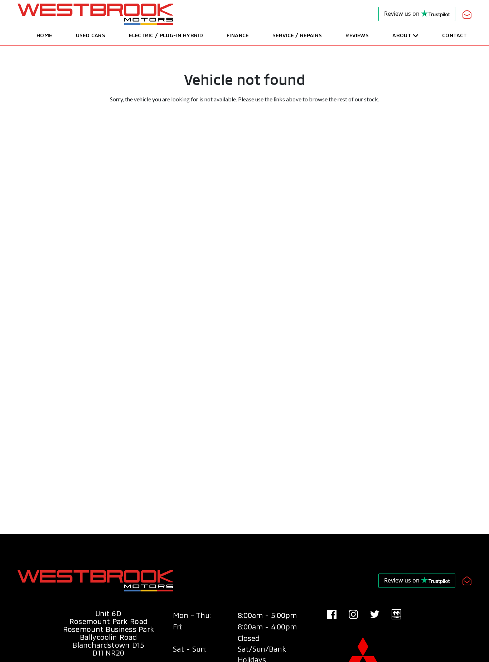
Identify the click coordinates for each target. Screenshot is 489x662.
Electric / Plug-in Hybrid (166, 35)
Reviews (357, 35)
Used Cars (91, 35)
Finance (238, 35)
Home (44, 35)
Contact (454, 35)
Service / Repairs (297, 35)
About (401, 35)
